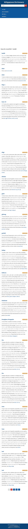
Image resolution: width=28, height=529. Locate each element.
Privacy (4, 16)
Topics (4, 14)
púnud (21, 80)
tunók (3, 172)
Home (4, 9)
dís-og (19, 189)
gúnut (11, 296)
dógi (3, 152)
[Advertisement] (14, 33)
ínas (3, 406)
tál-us (18, 369)
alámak (24, 227)
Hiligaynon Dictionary (14, 2)
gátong (4, 214)
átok (3, 75)
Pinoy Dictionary (11, 524)
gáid (3, 193)
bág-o (3, 85)
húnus (8, 296)
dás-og (15, 189)
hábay (3, 250)
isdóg (12, 466)
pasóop (20, 246)
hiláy (26, 268)
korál (8, 70)
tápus (11, 336)
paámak (3, 229)
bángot (13, 210)
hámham (4, 300)
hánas (19, 424)
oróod (16, 118)
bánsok (9, 118)
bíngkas (14, 296)
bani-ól (4, 102)
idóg (10, 466)
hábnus (4, 272)
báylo (15, 369)
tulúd (13, 189)
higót (10, 210)
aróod (13, 118)
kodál (3, 53)
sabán (8, 315)
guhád (4, 233)
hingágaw (15, 336)
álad (3, 68)
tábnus (17, 296)
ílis (3, 340)
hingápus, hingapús (8, 319)
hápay (23, 268)
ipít (4, 118)
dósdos (4, 176)
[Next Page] (19, 489)
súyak (21, 170)
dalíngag (25, 170)
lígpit (7, 118)
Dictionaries (5, 11)
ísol (3, 451)
